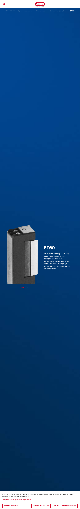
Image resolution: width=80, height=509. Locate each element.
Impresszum (27, 499)
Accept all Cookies (41, 506)
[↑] (19, 287)
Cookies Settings (11, 506)
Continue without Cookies (65, 506)
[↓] (26, 287)
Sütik (3, 499)
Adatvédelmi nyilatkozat (14, 499)
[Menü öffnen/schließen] (75, 4)
